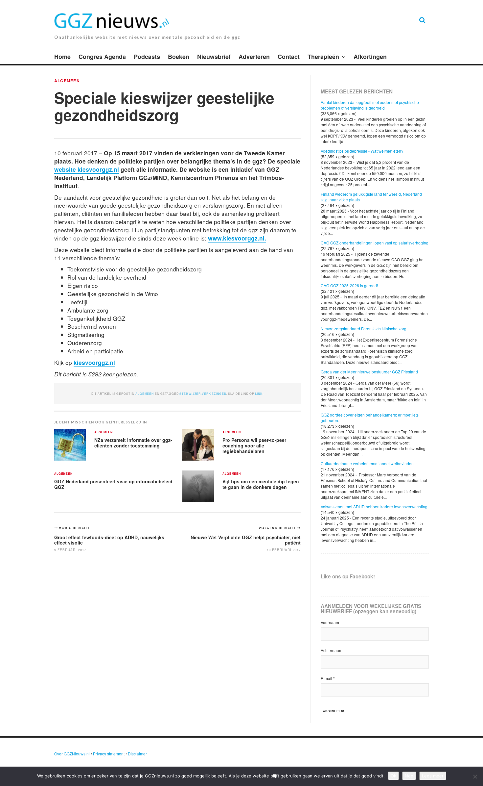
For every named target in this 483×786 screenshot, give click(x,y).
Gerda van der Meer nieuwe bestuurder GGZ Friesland (369, 371)
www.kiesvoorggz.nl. (237, 238)
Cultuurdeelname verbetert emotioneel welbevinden (367, 463)
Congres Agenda (102, 56)
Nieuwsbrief (214, 56)
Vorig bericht (74, 528)
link (258, 394)
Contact (289, 56)
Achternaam (331, 650)
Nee (409, 775)
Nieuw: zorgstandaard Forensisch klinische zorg (363, 328)
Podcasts (147, 56)
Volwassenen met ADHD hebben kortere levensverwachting (374, 506)
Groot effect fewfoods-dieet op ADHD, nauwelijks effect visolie (109, 539)
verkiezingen (214, 394)
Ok (393, 775)
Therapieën (323, 56)
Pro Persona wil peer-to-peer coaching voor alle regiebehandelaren (254, 445)
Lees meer (433, 775)
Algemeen (67, 81)
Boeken (178, 56)
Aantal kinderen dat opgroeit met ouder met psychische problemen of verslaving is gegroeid (370, 105)
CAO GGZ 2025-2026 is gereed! (349, 285)
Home (62, 56)
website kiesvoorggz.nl (86, 169)
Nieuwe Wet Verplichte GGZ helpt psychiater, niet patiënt (246, 539)
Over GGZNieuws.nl (72, 753)
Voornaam (330, 622)
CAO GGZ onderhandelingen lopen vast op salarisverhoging (374, 242)
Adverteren (254, 56)
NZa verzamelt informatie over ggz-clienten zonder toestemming (133, 443)
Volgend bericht (278, 528)
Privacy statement (109, 753)
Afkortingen (370, 56)
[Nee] (475, 776)
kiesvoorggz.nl (94, 362)
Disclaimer (137, 753)
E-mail (328, 678)
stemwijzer (190, 394)
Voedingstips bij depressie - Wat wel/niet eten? (362, 151)
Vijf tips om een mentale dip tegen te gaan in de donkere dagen (260, 484)
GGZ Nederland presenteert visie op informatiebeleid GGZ (113, 484)
